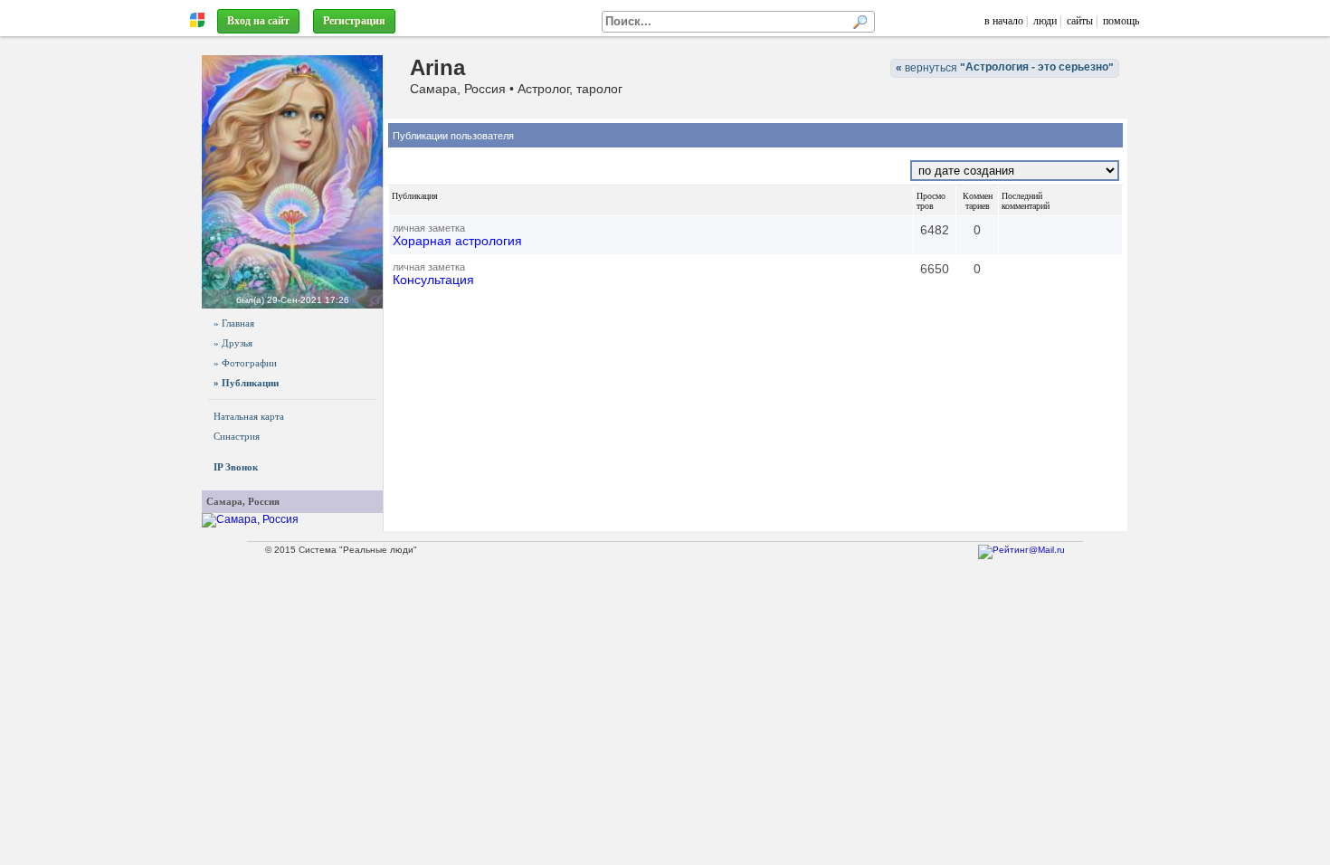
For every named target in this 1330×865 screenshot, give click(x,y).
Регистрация (354, 20)
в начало (1003, 20)
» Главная (234, 323)
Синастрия (237, 436)
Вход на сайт (258, 20)
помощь (1121, 20)
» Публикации (246, 382)
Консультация (433, 279)
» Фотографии (245, 362)
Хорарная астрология (457, 240)
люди (1045, 20)
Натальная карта (249, 416)
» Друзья (233, 342)
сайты (1080, 20)
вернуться (1005, 67)
